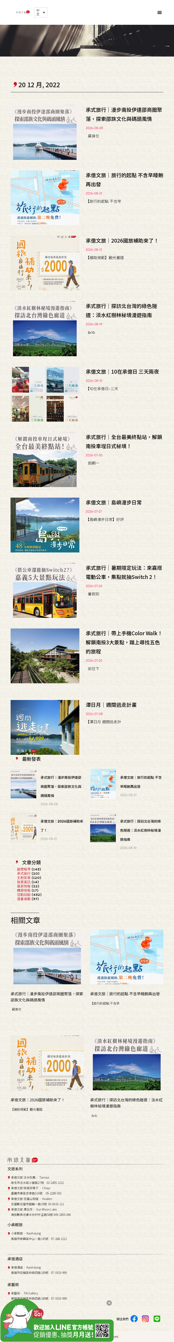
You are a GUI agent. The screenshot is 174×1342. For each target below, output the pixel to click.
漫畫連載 (24, 899)
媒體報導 (24, 869)
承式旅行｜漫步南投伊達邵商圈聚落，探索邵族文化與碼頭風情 (61, 787)
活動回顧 (24, 894)
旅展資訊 (24, 882)
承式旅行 (24, 873)
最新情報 (24, 886)
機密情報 (24, 890)
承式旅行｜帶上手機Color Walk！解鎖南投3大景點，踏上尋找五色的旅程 (124, 642)
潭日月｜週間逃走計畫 (111, 704)
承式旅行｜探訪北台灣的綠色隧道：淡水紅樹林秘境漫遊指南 (140, 830)
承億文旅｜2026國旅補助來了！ (122, 240)
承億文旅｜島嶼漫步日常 (114, 502)
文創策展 (24, 877)
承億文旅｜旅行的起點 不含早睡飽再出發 (125, 993)
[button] (159, 12)
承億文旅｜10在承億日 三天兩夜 (122, 371)
